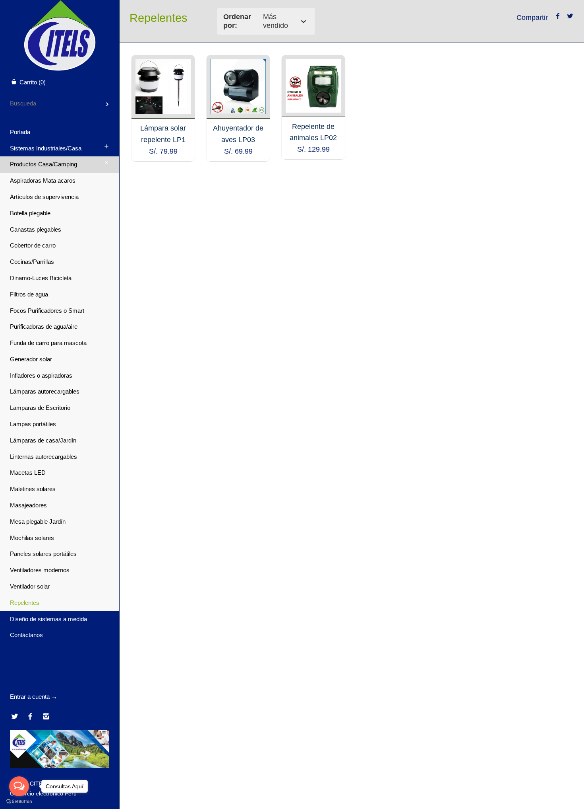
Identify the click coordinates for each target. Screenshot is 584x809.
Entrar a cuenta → (33, 696)
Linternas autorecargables (43, 456)
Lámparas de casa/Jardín (43, 440)
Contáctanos (26, 635)
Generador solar (31, 359)
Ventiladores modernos (40, 570)
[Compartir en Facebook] (558, 16)
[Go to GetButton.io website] (19, 801)
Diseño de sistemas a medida (48, 619)
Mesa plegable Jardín (38, 521)
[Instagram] (45, 717)
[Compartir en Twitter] (570, 16)
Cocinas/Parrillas (32, 261)
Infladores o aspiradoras (41, 375)
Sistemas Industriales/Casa (45, 148)
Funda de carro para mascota (48, 342)
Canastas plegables (35, 229)
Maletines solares (33, 488)
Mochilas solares (32, 537)
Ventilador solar (30, 586)
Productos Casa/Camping (43, 164)
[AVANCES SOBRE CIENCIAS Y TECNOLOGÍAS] (59, 765)
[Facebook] (30, 717)
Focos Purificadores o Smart (47, 310)
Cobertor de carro (33, 245)
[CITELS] (60, 7)
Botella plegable (30, 213)
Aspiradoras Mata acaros (42, 180)
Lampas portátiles (33, 424)
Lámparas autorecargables (44, 391)
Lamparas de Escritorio (40, 407)
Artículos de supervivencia (44, 196)
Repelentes (24, 602)
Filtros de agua (29, 294)
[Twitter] (14, 717)
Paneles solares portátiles (43, 553)
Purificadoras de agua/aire (43, 326)
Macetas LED (28, 472)
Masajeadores (28, 505)
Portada (20, 132)
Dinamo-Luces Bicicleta (41, 278)
